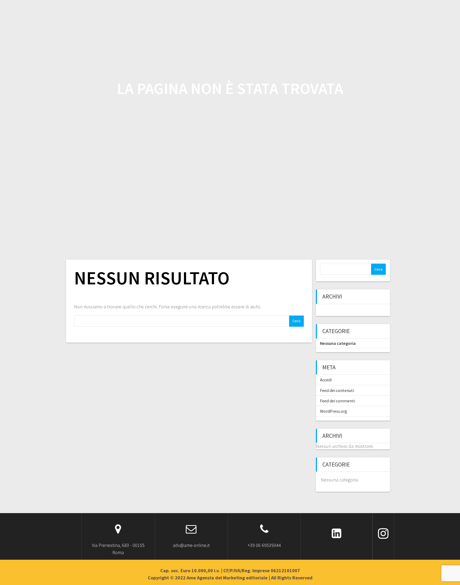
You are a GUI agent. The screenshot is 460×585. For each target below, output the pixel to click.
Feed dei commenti (337, 400)
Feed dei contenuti (337, 390)
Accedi (326, 379)
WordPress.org (333, 411)
